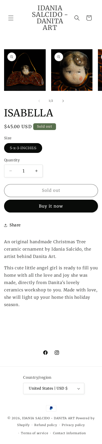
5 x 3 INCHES (26, 149)
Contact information (69, 433)
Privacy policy (73, 425)
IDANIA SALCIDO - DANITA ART (48, 418)
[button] (11, 18)
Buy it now (51, 206)
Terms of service (34, 433)
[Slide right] (63, 101)
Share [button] (15, 225)
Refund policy (45, 425)
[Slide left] (39, 101)
